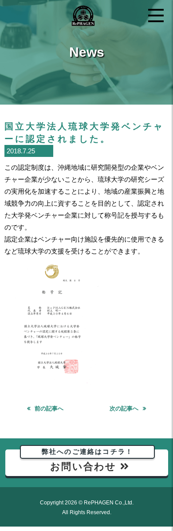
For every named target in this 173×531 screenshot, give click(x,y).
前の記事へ (49, 408)
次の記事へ (124, 408)
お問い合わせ (87, 460)
